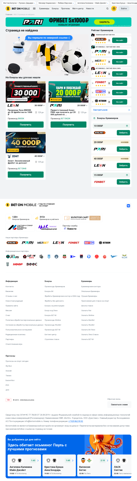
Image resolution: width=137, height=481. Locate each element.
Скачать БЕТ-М (87, 339)
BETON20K (65, 118)
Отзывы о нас (11, 296)
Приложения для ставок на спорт (95, 301)
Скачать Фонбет (88, 325)
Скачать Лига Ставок (90, 335)
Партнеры (10, 339)
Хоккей (9, 371)
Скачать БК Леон (88, 330)
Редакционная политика (15, 335)
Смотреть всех (100, 110)
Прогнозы (65, 8)
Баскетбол (10, 380)
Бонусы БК (49, 291)
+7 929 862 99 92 (75, 421)
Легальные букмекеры (90, 291)
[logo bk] (99, 133)
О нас (8, 315)
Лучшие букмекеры (89, 296)
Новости (90, 8)
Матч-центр (78, 8)
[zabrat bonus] (123, 132)
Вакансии (9, 291)
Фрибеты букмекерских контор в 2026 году (62, 296)
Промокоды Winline (53, 320)
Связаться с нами (119, 405)
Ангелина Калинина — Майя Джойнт (91, 3)
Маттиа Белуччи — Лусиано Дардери (18, 3)
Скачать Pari (86, 311)
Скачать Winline (87, 315)
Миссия (9, 311)
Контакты (10, 287)
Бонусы (55, 8)
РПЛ (7, 385)
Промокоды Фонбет (53, 325)
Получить (25, 124)
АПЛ (7, 390)
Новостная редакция (14, 301)
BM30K (21, 118)
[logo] (18, 8)
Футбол (9, 366)
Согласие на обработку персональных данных (24, 325)
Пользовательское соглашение (19, 330)
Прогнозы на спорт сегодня (17, 361)
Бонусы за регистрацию (54, 306)
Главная (9, 14)
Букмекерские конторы (91, 287)
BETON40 (22, 168)
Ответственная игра (14, 344)
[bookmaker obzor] (109, 40)
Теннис (8, 376)
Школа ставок (87, 306)
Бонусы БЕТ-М (50, 315)
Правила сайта (12, 306)
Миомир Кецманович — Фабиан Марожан (55, 3)
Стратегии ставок (52, 339)
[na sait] (119, 40)
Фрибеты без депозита (54, 301)
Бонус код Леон (51, 311)
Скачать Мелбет (88, 320)
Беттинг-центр (50, 335)
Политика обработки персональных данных (24, 320)
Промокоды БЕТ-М (52, 330)
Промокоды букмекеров (55, 287)
